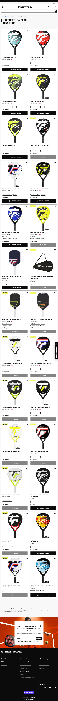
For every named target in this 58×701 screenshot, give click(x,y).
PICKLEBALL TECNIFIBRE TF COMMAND (41, 319)
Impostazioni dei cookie (44, 665)
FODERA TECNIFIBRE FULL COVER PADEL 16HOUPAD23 (41, 277)
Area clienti (41, 668)
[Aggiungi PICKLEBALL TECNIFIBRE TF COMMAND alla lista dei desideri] (55, 293)
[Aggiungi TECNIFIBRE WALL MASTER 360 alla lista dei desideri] (27, 558)
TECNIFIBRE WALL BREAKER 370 (11, 495)
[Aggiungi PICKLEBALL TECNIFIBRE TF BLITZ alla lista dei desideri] (27, 293)
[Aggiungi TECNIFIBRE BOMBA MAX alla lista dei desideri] (55, 206)
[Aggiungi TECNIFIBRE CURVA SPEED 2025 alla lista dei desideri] (55, 31)
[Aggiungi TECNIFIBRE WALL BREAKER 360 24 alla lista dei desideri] (27, 337)
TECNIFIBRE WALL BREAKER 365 (11, 407)
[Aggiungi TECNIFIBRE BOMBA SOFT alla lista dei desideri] (27, 119)
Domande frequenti (24, 661)
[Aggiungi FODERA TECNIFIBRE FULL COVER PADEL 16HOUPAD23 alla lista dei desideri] (55, 250)
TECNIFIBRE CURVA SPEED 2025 (39, 57)
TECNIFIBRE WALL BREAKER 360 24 (12, 363)
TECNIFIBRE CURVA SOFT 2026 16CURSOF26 (42, 585)
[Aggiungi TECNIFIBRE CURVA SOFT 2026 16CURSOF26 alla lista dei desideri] (55, 558)
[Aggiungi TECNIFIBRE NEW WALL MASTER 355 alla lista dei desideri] (55, 337)
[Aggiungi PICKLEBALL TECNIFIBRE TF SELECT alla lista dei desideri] (27, 250)
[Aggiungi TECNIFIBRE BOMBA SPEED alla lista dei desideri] (27, 75)
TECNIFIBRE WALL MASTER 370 (11, 189)
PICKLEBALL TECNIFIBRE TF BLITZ (11, 319)
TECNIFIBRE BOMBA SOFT (9, 145)
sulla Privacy (36, 641)
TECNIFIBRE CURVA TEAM (9, 57)
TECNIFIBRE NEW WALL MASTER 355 (40, 363)
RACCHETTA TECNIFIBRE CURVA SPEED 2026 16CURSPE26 (42, 540)
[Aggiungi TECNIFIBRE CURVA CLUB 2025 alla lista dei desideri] (27, 513)
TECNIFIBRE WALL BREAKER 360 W (12, 451)
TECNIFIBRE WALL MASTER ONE (39, 451)
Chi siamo (3, 661)
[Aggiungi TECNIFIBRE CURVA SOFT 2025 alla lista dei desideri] (27, 206)
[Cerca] (56, 11)
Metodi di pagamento (24, 671)
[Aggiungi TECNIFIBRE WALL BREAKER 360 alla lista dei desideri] (55, 162)
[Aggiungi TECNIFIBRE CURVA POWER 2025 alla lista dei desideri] (55, 119)
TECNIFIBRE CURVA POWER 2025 (39, 145)
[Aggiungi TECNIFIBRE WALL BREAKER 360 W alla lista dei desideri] (27, 425)
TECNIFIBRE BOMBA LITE (37, 101)
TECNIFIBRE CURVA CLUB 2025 (11, 540)
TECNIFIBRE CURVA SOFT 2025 (10, 233)
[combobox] (29, 11)
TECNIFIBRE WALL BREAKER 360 (39, 189)
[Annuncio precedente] (1, 1)
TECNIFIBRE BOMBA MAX (37, 233)
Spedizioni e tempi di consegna (27, 677)
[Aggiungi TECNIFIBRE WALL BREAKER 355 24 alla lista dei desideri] (55, 381)
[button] (15, 69)
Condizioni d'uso (42, 661)
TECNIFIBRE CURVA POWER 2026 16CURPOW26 (39, 495)
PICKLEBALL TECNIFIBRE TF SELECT (12, 276)
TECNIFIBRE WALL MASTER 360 (11, 585)
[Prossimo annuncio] (56, 1)
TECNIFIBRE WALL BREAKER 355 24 (40, 407)
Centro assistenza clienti (25, 665)
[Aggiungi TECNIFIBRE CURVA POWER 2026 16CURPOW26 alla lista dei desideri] (55, 468)
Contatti (54, 3)
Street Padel (31, 699)
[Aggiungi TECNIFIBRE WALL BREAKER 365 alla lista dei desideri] (27, 381)
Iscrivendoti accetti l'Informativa (28, 641)
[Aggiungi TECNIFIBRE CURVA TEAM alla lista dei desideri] (27, 31)
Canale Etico (4, 665)
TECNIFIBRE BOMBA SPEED (9, 101)
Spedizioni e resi (23, 668)
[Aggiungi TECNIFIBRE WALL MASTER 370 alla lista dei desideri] (27, 162)
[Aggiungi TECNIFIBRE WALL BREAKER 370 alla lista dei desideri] (27, 468)
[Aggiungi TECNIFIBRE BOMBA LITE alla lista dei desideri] (55, 75)
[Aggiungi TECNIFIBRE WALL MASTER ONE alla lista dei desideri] (55, 425)
